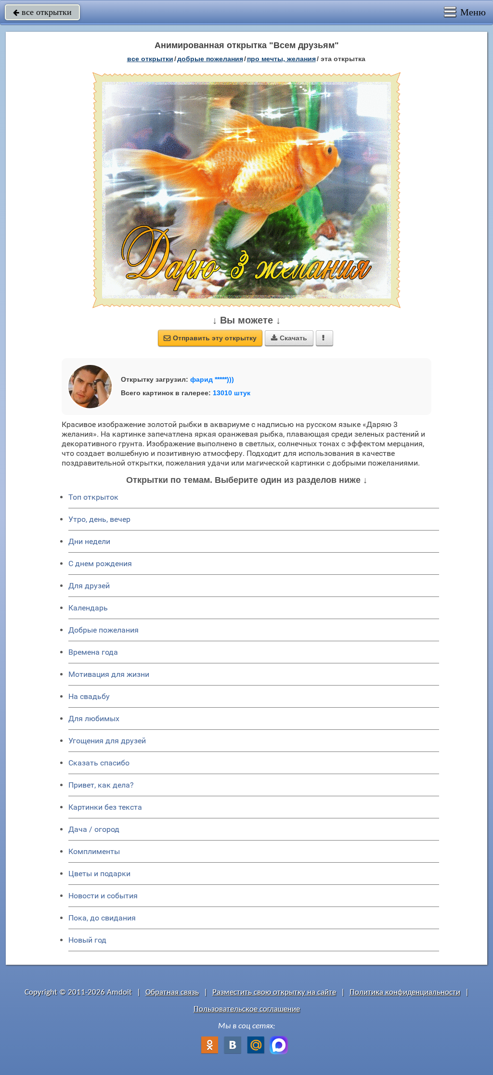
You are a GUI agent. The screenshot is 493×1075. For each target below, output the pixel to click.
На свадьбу (89, 696)
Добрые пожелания (103, 630)
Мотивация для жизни (108, 674)
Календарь (88, 607)
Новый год (87, 940)
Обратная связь (172, 992)
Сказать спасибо (99, 762)
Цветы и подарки (99, 873)
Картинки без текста (105, 807)
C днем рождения (100, 563)
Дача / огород (93, 829)
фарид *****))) (212, 379)
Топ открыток (93, 497)
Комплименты (94, 851)
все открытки (42, 12)
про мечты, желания (281, 59)
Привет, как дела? (101, 785)
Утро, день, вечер (99, 519)
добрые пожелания (210, 59)
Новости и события (103, 895)
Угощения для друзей (107, 740)
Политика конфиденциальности (405, 992)
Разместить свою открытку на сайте (274, 992)
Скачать (289, 338)
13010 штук (231, 393)
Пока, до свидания (102, 917)
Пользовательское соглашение (247, 1009)
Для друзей (89, 585)
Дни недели (89, 541)
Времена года (93, 652)
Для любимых (93, 718)
